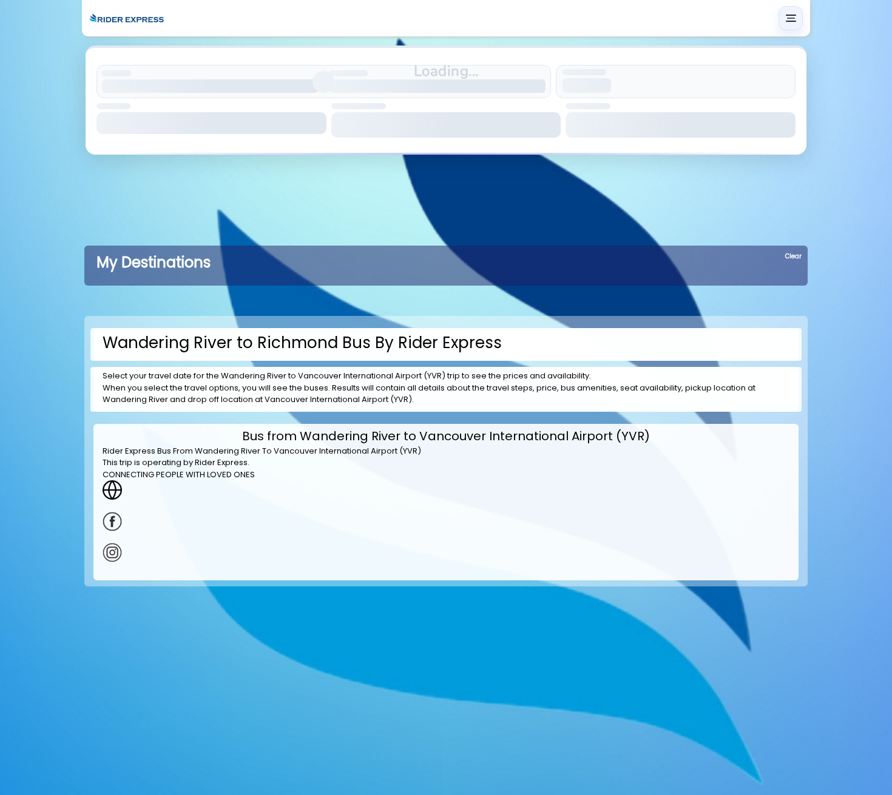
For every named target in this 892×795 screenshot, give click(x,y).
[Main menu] (791, 18)
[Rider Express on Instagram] (446, 552)
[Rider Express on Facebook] (446, 521)
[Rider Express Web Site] (446, 490)
